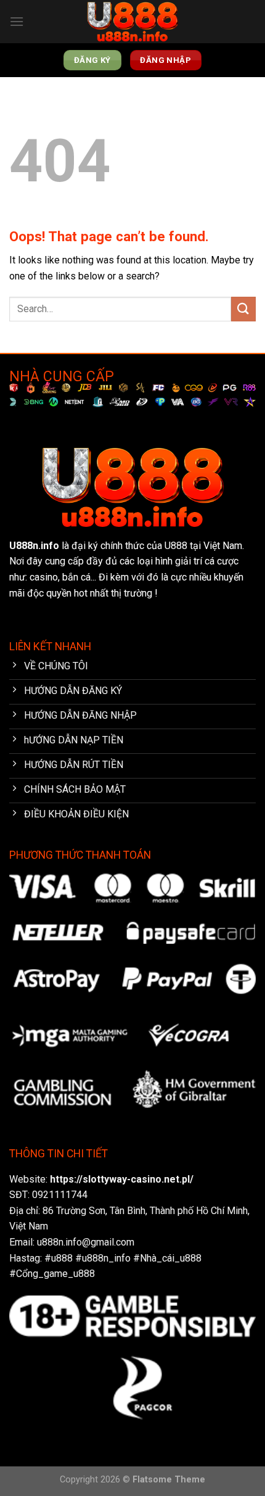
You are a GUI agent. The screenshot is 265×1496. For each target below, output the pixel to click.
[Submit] (243, 309)
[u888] (132, 22)
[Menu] (16, 21)
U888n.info (34, 546)
